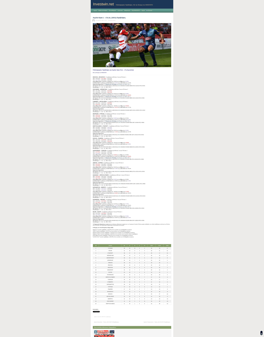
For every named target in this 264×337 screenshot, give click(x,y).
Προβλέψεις (108, 316)
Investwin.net (103, 4)
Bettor (114, 20)
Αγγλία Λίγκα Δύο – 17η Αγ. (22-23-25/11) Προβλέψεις (106, 322)
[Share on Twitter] (160, 317)
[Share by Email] (168, 317)
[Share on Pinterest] (166, 317)
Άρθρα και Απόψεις (102, 10)
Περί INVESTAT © (136, 10)
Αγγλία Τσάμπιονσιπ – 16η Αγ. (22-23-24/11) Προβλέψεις (157, 322)
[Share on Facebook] (162, 317)
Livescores (120, 10)
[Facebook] (170, 4)
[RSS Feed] (168, 4)
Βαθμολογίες (127, 10)
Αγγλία (95, 316)
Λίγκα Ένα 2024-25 (101, 316)
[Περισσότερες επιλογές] (170, 317)
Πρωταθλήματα (112, 10)
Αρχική (95, 10)
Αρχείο (143, 10)
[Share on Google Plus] (164, 317)
